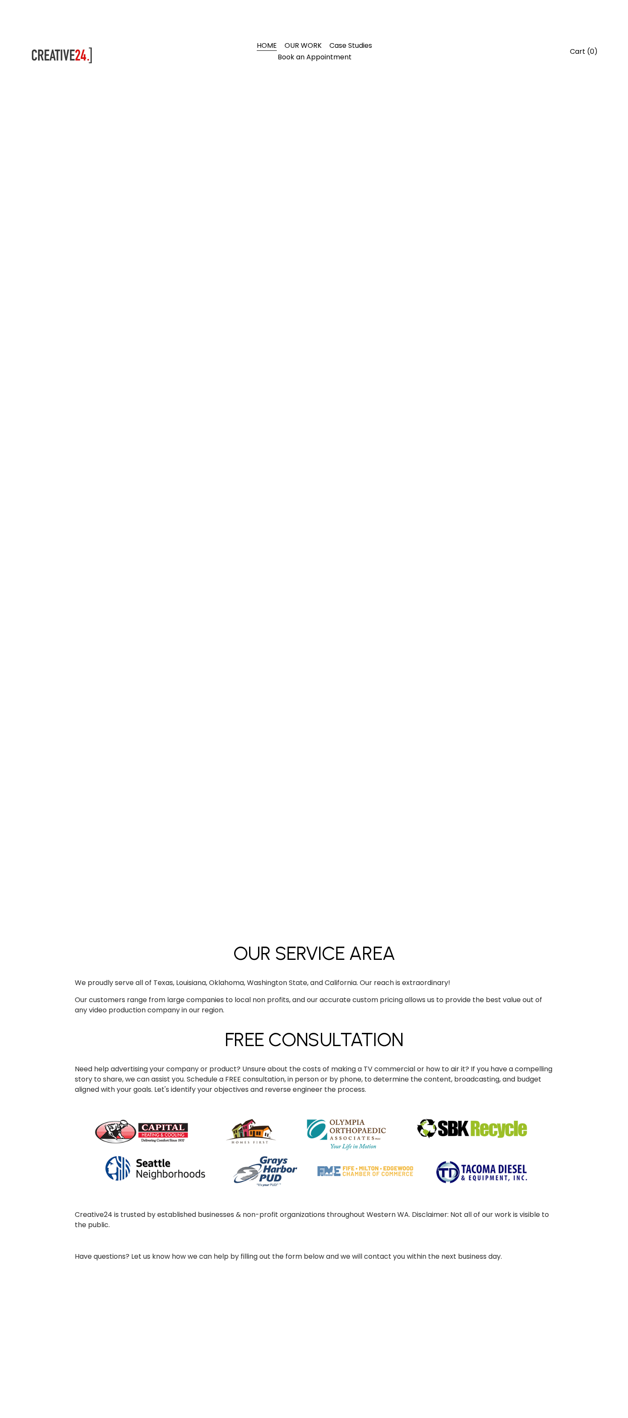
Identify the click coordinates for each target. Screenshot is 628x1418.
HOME (267, 45)
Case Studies (350, 45)
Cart (584, 51)
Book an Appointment (315, 57)
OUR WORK (303, 45)
